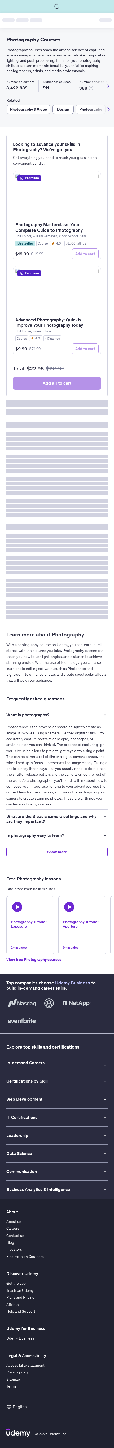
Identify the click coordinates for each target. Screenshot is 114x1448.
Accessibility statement (25, 1365)
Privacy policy (17, 1372)
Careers (12, 1228)
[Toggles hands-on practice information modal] (91, 88)
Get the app (16, 1283)
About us (13, 1221)
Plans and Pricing (20, 1297)
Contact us (15, 1235)
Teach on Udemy (20, 1290)
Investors (14, 1249)
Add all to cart (57, 383)
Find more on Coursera (25, 1256)
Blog (10, 1242)
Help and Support (20, 1311)
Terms (11, 1386)
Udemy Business (72, 983)
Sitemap (13, 1379)
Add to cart (85, 253)
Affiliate (12, 1304)
